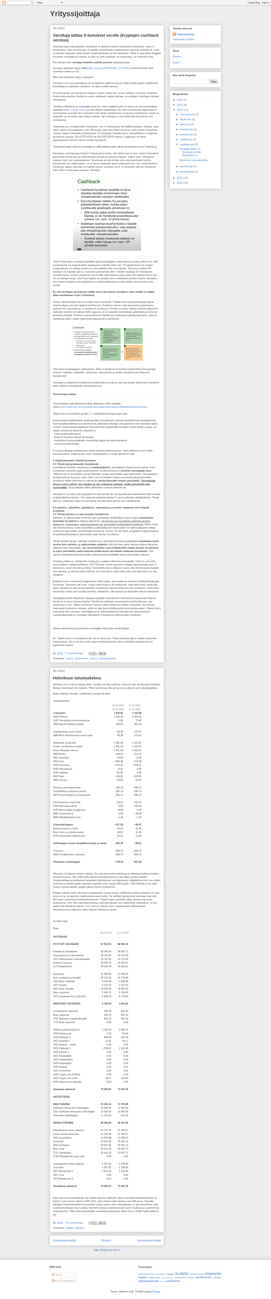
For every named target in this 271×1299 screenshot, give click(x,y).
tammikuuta (187, 171)
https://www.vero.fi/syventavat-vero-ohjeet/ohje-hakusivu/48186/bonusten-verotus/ (103, 407)
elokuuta (185, 124)
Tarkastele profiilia (183, 39)
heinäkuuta (187, 129)
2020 (180, 182)
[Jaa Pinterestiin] (104, 653)
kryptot (69, 658)
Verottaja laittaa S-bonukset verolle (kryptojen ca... (190, 152)
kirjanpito (79, 1228)
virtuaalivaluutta (107, 658)
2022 (180, 109)
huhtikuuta (186, 139)
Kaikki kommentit (64, 1280)
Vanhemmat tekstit (149, 1240)
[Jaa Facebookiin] (101, 653)
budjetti (69, 1228)
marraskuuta (187, 114)
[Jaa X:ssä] (97, 653)
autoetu (171, 1274)
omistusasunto (167, 1278)
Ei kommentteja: (75, 653)
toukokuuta (187, 134)
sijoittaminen (81, 658)
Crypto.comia (78, 109)
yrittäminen (173, 1281)
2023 (180, 104)
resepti (190, 1277)
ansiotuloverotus (146, 1274)
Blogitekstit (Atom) (110, 1250)
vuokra (162, 1281)
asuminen (161, 1274)
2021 (180, 177)
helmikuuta (186, 166)
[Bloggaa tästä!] (94, 653)
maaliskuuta (187, 144)
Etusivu (106, 1240)
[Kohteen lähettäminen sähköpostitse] (90, 653)
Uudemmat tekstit (64, 1240)
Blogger (156, 1291)
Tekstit (58, 1274)
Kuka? (176, 62)
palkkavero (180, 1277)
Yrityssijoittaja (75, 14)
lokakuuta (186, 119)
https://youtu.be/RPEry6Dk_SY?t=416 (108, 68)
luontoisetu (154, 1277)
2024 (180, 99)
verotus (93, 658)
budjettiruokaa (197, 1274)
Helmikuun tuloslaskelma (77, 678)
